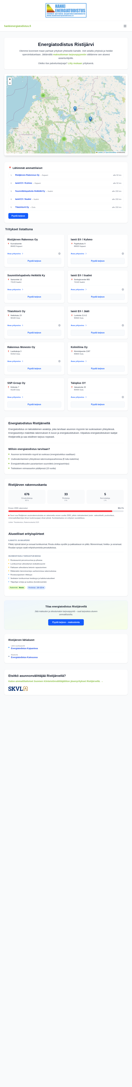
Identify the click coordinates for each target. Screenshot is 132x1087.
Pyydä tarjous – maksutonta (66, 622)
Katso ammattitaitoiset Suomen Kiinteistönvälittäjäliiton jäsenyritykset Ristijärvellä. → (55, 681)
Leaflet (100, 152)
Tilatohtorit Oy (22, 207)
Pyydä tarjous (18, 216)
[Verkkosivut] (59, 253)
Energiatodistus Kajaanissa (24, 648)
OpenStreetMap (110, 152)
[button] (43, 95)
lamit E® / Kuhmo (23, 183)
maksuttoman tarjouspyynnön (69, 54)
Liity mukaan (75, 63)
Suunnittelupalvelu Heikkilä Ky (30, 191)
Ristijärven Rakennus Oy (27, 175)
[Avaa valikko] (125, 26)
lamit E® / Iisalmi (23, 199)
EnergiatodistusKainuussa (24, 657)
